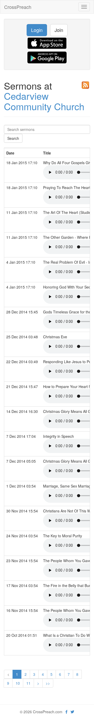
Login (37, 29)
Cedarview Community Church (44, 101)
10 (18, 683)
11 (28, 683)
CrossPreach (17, 6)
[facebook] (66, 711)
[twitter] (72, 711)
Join (59, 29)
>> (48, 683)
